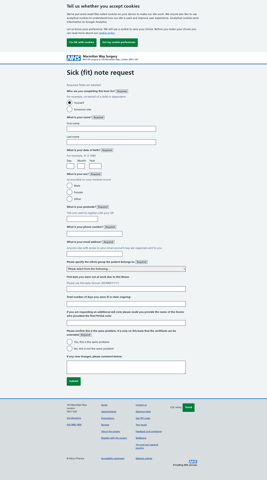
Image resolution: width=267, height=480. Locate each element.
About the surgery (110, 431)
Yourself (79, 102)
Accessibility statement (112, 458)
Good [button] (188, 407)
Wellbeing (141, 438)
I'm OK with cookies (81, 42)
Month (81, 160)
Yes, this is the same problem (91, 342)
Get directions (74, 418)
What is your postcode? (87, 206)
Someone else (82, 109)
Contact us (141, 405)
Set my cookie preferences (118, 42)
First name (73, 123)
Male (77, 185)
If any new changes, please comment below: (94, 356)
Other (77, 199)
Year (92, 160)
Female (78, 192)
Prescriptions (107, 418)
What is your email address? (90, 241)
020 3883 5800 (74, 424)
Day (69, 160)
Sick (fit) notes (143, 418)
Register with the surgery (114, 438)
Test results (141, 424)
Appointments (108, 411)
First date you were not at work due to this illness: (98, 277)
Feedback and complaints (149, 431)
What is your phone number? (91, 226)
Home (104, 405)
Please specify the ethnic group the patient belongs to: (106, 261)
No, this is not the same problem (94, 348)
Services (105, 424)
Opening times (143, 411)
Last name (73, 136)
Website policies (144, 458)
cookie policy (107, 33)
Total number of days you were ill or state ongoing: (99, 297)
